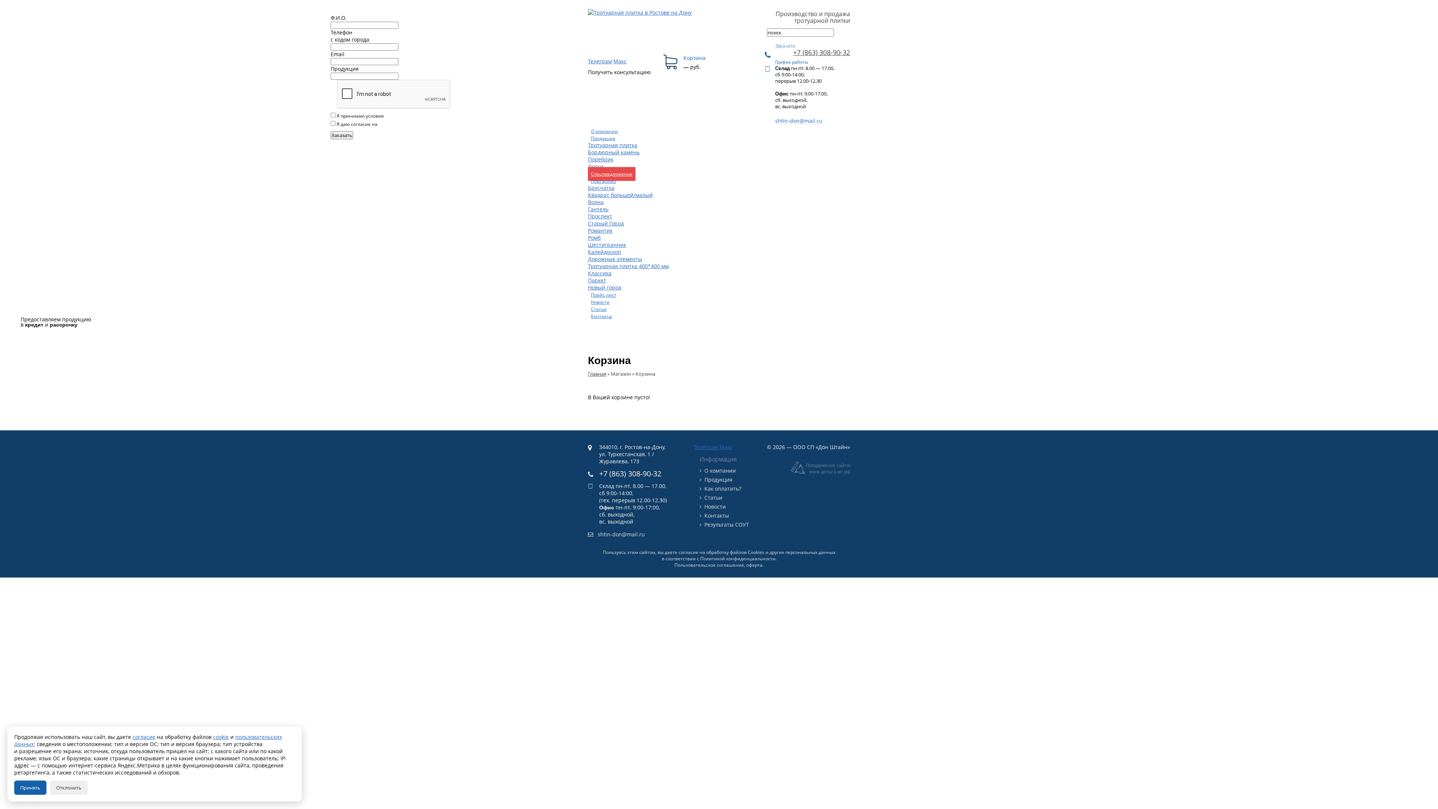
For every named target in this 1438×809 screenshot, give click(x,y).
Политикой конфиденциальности (738, 558)
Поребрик (600, 159)
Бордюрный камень (614, 152)
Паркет (597, 280)
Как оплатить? (722, 488)
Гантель (598, 209)
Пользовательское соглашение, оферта (718, 565)
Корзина (694, 57)
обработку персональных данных (415, 124)
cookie (221, 736)
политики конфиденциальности (421, 116)
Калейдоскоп (604, 251)
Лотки (595, 166)
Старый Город (606, 223)
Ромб (594, 237)
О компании (720, 470)
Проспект (600, 216)
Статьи (713, 497)
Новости (715, 506)
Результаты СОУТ (726, 524)
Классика (600, 273)
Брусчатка (601, 187)
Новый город (604, 287)
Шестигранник (607, 244)
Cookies (756, 552)
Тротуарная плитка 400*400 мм (628, 266)
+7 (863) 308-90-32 (821, 52)
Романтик (600, 230)
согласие (144, 736)
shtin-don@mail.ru (798, 120)
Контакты (716, 515)
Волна (596, 202)
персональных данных (810, 552)
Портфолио (603, 181)
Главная (597, 373)
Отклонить (69, 787)
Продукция (603, 138)
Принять (30, 787)
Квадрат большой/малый (620, 195)
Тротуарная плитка (612, 145)
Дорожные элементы (615, 259)
